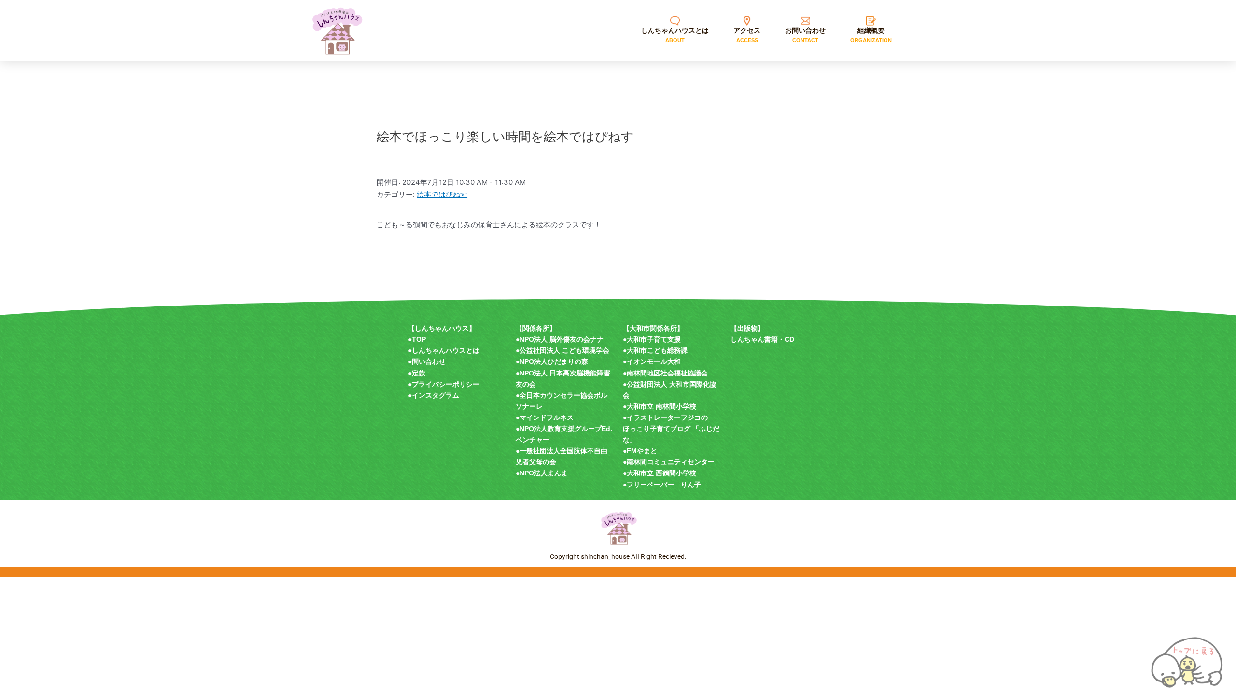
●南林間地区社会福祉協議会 (665, 373)
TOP (419, 339)
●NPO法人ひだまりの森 (552, 361)
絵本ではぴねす (442, 194)
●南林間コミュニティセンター (669, 462)
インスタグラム (435, 395)
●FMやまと (640, 451)
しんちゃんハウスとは (445, 350)
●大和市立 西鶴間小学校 (659, 473)
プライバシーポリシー (445, 384)
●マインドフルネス (545, 417)
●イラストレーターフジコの (665, 417)
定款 (418, 373)
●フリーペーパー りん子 (662, 484)
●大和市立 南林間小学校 (659, 406)
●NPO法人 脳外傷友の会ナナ (560, 339)
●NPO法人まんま (542, 473)
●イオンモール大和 (652, 361)
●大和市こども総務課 (655, 350)
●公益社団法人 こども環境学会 (562, 350)
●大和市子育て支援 (652, 339)
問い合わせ (429, 361)
